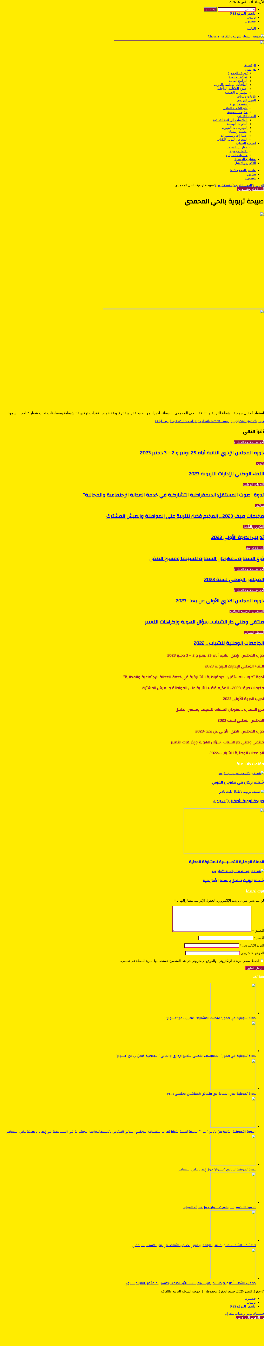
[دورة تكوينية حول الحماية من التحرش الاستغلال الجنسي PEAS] (233, 1088)
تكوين (260, 463)
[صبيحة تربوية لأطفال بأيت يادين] (241, 791)
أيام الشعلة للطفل (235, 108)
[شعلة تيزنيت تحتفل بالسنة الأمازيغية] (238, 871)
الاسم (259, 938)
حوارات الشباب (237, 147)
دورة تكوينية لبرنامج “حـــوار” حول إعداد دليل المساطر (217, 1169)
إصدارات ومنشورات (234, 135)
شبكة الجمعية (238, 77)
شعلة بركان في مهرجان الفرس (238, 782)
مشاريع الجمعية (245, 159)
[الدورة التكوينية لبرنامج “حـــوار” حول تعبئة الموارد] (233, 1202)
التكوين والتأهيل (245, 163)
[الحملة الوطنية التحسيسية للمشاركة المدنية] (224, 852)
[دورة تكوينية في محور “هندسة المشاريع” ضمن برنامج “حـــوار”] (233, 1013)
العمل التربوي (246, 100)
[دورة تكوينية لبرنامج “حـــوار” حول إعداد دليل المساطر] (233, 1164)
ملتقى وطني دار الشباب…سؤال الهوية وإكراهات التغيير (204, 621)
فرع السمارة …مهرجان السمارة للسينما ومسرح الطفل (206, 558)
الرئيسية (250, 65)
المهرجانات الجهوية (235, 127)
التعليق (258, 930)
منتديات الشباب (237, 155)
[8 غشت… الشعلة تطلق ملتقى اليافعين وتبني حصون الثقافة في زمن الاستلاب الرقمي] (233, 1240)
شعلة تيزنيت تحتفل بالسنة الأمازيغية (233, 880)
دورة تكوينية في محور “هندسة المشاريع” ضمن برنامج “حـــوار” (211, 1018)
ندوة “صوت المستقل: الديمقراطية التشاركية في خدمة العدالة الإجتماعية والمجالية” (173, 495)
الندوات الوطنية (237, 124)
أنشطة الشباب (246, 143)
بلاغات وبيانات (246, 96)
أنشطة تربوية (239, 104)
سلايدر (241, 189)
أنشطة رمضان (238, 131)
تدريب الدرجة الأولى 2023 (237, 537)
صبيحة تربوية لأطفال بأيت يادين (238, 801)
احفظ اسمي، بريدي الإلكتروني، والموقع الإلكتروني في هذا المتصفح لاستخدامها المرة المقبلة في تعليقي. (189, 961)
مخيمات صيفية (237, 112)
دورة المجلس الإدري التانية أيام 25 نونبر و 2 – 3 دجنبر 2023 (202, 452)
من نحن (250, 69)
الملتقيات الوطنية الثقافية (230, 120)
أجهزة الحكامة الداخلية (232, 88)
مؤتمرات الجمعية (236, 92)
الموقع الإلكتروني (252, 953)
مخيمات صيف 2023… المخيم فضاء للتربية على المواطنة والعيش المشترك (185, 516)
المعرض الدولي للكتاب (232, 139)
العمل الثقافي (246, 116)
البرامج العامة (238, 81)
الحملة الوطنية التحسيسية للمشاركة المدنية (226, 861)
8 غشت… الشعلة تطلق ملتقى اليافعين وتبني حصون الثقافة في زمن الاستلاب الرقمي (194, 1245)
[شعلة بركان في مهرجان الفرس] (241, 773)
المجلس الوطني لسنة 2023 (234, 579)
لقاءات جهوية (239, 151)
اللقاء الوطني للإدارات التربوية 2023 (226, 473)
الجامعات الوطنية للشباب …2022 (229, 643)
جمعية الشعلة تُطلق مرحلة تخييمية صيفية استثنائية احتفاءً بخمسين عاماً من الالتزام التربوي (190, 1283)
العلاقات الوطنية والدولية (231, 84)
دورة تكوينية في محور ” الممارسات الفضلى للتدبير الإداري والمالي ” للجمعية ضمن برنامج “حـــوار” (186, 1056)
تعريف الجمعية (238, 73)
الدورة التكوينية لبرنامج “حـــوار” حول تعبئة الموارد (219, 1207)
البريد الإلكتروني (252, 945)
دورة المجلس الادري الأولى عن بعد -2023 (220, 600)
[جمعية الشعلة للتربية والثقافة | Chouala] (236, 36)
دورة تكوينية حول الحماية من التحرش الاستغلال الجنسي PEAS (211, 1094)
